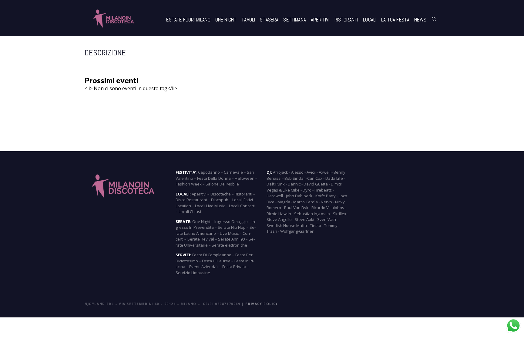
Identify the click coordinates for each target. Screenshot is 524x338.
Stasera (269, 19)
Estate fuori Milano (188, 19)
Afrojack (280, 172)
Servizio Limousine (193, 272)
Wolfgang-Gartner (297, 231)
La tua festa (395, 19)
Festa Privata (234, 266)
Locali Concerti (242, 205)
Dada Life (334, 178)
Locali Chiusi (190, 211)
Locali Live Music (210, 205)
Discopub (219, 199)
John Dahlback (299, 196)
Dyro (307, 190)
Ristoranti (346, 19)
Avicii (311, 172)
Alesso (297, 172)
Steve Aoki (304, 219)
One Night (226, 19)
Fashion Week (189, 184)
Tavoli (248, 19)
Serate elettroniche (229, 245)
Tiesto (315, 225)
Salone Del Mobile (222, 184)
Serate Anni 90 (231, 239)
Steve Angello (279, 219)
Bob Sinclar (294, 178)
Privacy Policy (261, 304)
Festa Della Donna (214, 178)
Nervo (326, 202)
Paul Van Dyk (296, 207)
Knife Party (325, 196)
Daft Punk (276, 184)
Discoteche (220, 194)
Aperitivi (320, 19)
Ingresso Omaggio (231, 221)
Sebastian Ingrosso (312, 213)
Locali (369, 19)
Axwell (325, 172)
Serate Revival (200, 239)
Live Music (229, 233)
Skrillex (339, 213)
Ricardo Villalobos (327, 207)
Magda (283, 202)
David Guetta (316, 184)
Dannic (294, 184)
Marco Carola (305, 202)
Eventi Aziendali (203, 266)
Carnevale (233, 172)
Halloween (244, 178)
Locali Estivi (242, 199)
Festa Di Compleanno (211, 255)
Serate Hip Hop (232, 227)
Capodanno (209, 172)
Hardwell (275, 196)
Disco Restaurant (191, 199)
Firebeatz (323, 190)
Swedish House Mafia (287, 225)
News (420, 19)
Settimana (294, 19)
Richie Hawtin (279, 213)
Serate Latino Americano (216, 230)
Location (183, 205)
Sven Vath (326, 219)
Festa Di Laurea (216, 261)
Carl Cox (314, 178)
